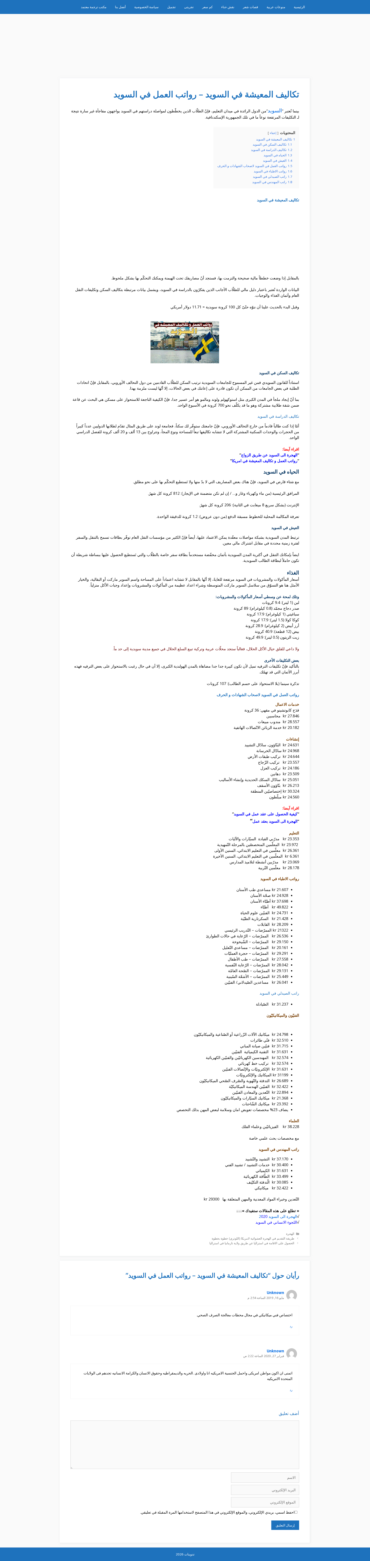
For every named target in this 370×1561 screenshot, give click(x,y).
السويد (275, 110)
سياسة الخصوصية (146, 7)
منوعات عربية (276, 7)
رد (291, 1326)
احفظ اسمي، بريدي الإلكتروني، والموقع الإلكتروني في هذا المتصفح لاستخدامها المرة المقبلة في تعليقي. (217, 1512)
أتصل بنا (120, 7)
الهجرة (290, 1234)
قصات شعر (250, 7)
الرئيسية (299, 7)
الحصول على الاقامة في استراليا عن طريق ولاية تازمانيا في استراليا (251, 1243)
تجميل (171, 7)
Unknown (275, 1292)
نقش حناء (227, 7)
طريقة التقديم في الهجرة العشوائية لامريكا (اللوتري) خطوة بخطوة (253, 1238)
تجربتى (189, 7)
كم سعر (207, 7)
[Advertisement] (185, 44)
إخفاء (273, 133)
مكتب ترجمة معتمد (93, 7)
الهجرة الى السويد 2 (278, 1216)
